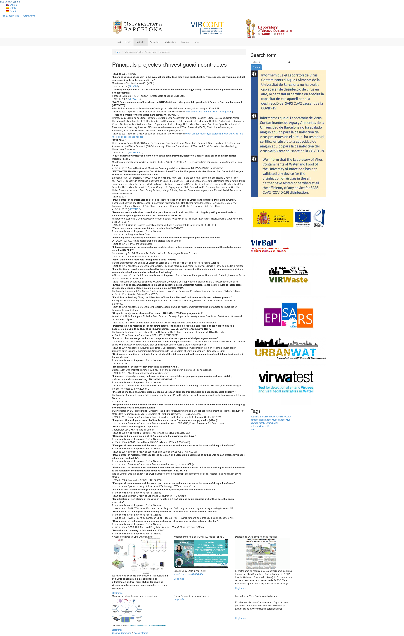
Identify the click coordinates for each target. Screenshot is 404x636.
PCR (272, 416)
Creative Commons (121, 632)
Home (117, 52)
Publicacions (170, 41)
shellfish (266, 416)
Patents (185, 41)
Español (13, 11)
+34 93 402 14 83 (10, 15)
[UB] (137, 26)
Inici (119, 41)
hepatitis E (256, 416)
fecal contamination (268, 422)
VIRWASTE (134, 98)
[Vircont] (207, 27)
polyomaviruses (258, 426)
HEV (282, 416)
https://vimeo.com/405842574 (188, 574)
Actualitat (154, 41)
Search (256, 67)
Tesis (196, 41)
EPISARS (133, 86)
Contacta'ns (29, 15)
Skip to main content (10, 1)
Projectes (140, 41)
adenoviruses (272, 419)
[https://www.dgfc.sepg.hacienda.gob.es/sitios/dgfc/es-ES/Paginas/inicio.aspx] (288, 218)
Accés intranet (140, 632)
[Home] (268, 28)
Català (12, 7)
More (253, 429)
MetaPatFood (135, 152)
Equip (128, 41)
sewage (254, 422)
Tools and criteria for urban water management (208, 111)
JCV (278, 416)
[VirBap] (270, 245)
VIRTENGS (134, 209)
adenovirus (284, 419)
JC (268, 426)
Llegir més (117, 592)
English (13, 4)
